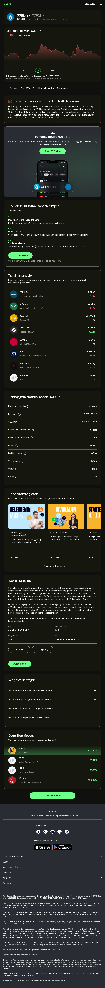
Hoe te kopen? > (46, 88)
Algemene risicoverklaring (11, 955)
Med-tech (19, 649)
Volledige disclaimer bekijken (73, 945)
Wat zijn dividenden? (59, 532)
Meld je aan (90, 4)
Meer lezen (15, 557)
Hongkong (42, 649)
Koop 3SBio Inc (53, 151)
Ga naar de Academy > (54, 566)
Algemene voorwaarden (55, 945)
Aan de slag (19, 663)
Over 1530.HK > (28, 88)
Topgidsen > (62, 88)
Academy (56, 261)
